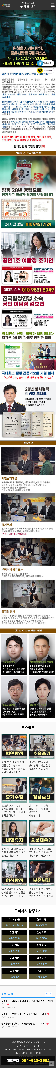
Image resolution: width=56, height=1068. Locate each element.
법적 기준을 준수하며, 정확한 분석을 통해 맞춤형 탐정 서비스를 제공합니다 (40, 810)
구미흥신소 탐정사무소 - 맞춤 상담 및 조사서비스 (23, 1023)
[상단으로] (52, 1064)
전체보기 (48, 994)
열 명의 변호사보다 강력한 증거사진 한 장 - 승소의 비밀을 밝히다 (41, 766)
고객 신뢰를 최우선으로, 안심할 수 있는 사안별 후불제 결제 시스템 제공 (41, 893)
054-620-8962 (28, 1060)
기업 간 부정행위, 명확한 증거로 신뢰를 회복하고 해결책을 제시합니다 (41, 852)
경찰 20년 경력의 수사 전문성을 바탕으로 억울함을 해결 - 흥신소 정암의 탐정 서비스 (13, 767)
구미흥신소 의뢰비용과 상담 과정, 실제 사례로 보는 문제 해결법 (27, 1003)
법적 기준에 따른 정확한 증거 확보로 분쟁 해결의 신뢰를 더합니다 (13, 852)
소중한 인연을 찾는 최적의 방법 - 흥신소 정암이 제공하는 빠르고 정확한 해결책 (13, 810)
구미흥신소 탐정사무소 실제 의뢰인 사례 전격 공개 (23, 1014)
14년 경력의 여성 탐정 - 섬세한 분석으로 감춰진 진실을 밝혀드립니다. (13, 893)
